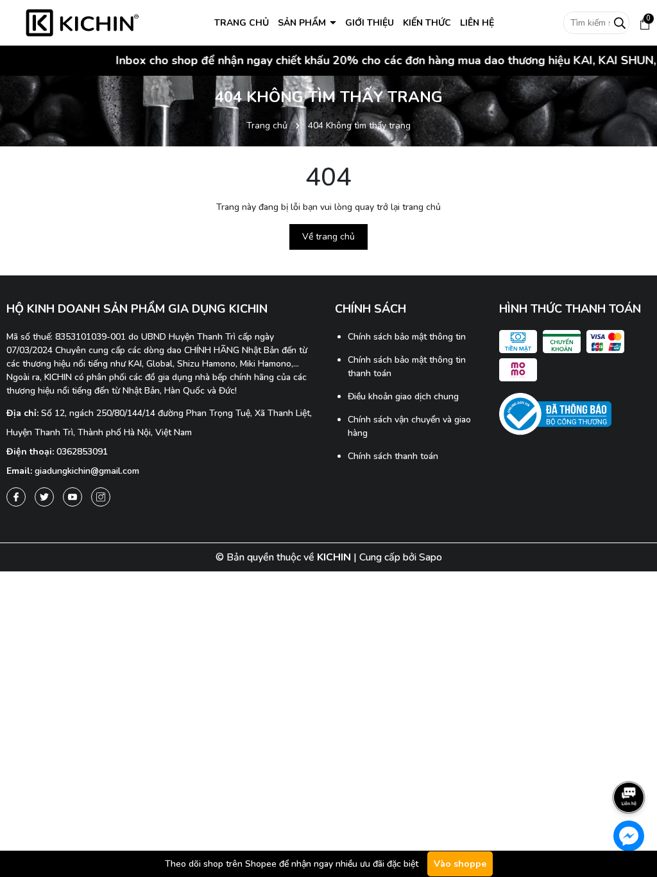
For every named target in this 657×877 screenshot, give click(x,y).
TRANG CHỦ (241, 23)
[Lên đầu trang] (629, 761)
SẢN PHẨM (303, 23)
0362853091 (82, 452)
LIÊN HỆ (477, 23)
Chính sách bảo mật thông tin (407, 337)
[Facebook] (16, 497)
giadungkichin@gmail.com (87, 471)
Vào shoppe (460, 864)
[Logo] (82, 22)
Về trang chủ (328, 236)
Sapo (430, 557)
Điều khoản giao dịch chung (403, 396)
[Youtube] (72, 497)
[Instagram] (100, 497)
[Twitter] (44, 497)
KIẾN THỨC (427, 23)
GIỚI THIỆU (369, 23)
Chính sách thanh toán (393, 456)
